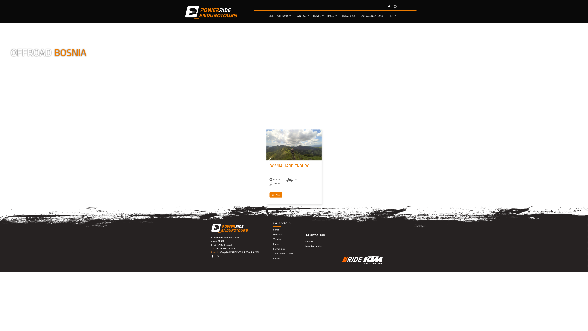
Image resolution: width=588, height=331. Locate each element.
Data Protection (313, 246)
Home (276, 230)
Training (277, 239)
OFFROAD (282, 15)
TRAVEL (317, 15)
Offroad (277, 234)
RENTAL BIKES (348, 15)
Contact (277, 258)
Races (276, 244)
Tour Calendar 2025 (283, 254)
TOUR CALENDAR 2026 (371, 15)
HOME (270, 15)
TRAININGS (300, 15)
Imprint (309, 241)
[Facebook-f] (389, 6)
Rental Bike (279, 249)
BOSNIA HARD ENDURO (289, 166)
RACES (330, 15)
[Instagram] (395, 6)
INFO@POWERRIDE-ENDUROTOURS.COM (239, 252)
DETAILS (275, 195)
